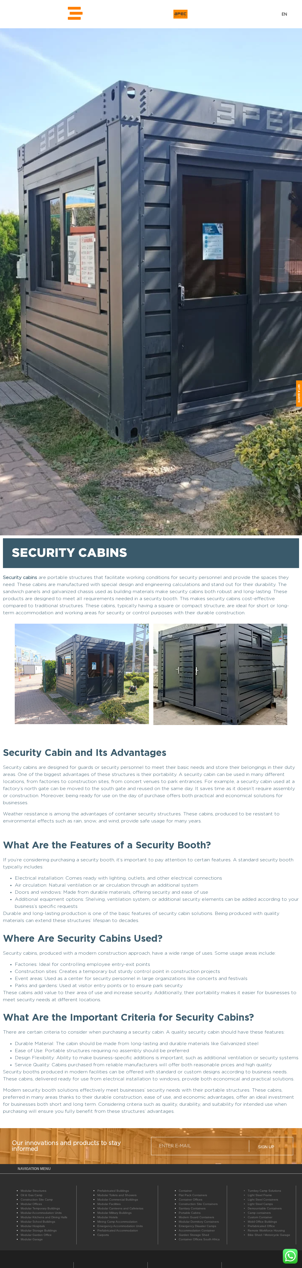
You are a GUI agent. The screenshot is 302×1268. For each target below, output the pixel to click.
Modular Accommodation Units (41, 1212)
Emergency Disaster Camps (197, 1226)
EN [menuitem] (284, 14)
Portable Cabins (190, 1212)
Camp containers (259, 1212)
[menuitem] (284, 14)
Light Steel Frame (260, 1195)
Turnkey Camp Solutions (264, 1190)
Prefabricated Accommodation (117, 1230)
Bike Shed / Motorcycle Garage (269, 1234)
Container (185, 1190)
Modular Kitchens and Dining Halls (44, 1217)
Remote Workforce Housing (266, 1230)
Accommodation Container (197, 1230)
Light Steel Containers (263, 1199)
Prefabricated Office (261, 1226)
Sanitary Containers (192, 1208)
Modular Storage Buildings (39, 1230)
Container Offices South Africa (199, 1239)
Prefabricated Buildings (113, 1190)
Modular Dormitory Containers (199, 1221)
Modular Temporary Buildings (40, 1208)
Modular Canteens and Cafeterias (120, 1208)
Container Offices (190, 1199)
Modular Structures (33, 1190)
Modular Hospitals (33, 1226)
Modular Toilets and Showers (117, 1195)
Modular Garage (32, 1239)
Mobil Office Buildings (262, 1221)
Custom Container (260, 1217)
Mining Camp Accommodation (117, 1221)
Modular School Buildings (38, 1221)
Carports (103, 1234)
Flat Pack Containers (193, 1195)
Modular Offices (31, 1204)
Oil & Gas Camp (31, 1195)
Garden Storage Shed (194, 1234)
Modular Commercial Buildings (117, 1199)
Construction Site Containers (198, 1204)
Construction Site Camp (37, 1199)
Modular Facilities (109, 1204)
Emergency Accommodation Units (120, 1226)
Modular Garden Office (36, 1234)
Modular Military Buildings (114, 1212)
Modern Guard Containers (196, 1217)
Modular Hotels (107, 1217)
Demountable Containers (265, 1208)
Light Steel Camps (260, 1204)
